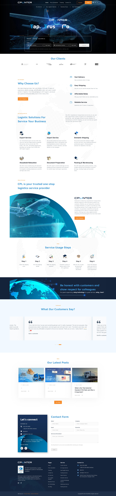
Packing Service (63, 486)
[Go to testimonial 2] (57, 344)
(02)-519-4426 (26, 426)
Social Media (24, 444)
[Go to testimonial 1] (55, 344)
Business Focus (64, 6)
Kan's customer (33, 333)
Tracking (62, 2)
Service (62, 462)
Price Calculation (54, 2)
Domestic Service (64, 477)
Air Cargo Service (64, 467)
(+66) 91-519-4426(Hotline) (30, 428)
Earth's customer (102, 335)
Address (22, 437)
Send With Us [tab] (41, 38)
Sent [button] (54, 449)
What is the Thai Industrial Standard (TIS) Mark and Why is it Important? (85, 390)
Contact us (23, 423)
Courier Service (63, 465)
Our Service (39, 6)
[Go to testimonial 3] (60, 344)
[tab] (29, 39)
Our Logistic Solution (51, 6)
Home (46, 2)
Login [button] (88, 2)
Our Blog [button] (58, 402)
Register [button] (80, 2)
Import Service (63, 475)
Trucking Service (63, 472)
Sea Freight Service (64, 470)
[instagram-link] (21, 448)
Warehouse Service (64, 484)
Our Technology (76, 6)
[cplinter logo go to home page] (25, 2)
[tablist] (58, 39)
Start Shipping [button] (23, 99)
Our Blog (50, 486)
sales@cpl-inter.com (28, 434)
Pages (50, 462)
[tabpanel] (58, 46)
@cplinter (25, 431)
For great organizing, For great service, (82, 292)
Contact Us (68, 2)
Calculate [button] (84, 45)
